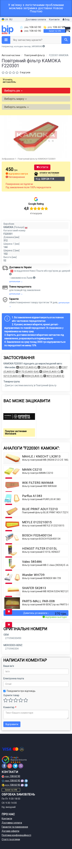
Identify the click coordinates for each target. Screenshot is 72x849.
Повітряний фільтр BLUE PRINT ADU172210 (45, 512)
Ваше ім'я (8, 666)
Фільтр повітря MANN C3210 (37, 473)
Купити (43, 167)
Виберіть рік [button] (12, 90)
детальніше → (16, 281)
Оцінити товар (11, 695)
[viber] (20, 765)
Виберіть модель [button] (15, 107)
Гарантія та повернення (15, 827)
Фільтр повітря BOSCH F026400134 (41, 538)
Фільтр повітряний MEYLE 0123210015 (43, 525)
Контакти (54, 19)
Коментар (9, 707)
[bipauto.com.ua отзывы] (15, 759)
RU (10, 19)
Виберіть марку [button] (14, 98)
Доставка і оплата (36, 19)
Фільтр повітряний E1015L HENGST (41, 552)
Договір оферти (10, 831)
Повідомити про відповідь (21, 691)
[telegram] (15, 765)
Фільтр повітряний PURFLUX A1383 (41, 499)
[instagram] (9, 765)
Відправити (12, 724)
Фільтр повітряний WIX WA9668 (39, 486)
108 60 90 (32, 27)
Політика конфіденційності (16, 835)
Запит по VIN (55, 31)
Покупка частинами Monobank (16, 432)
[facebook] (4, 765)
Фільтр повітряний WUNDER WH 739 (41, 578)
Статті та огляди (11, 839)
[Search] (65, 40)
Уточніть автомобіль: (9, 80)
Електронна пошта (13, 678)
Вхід (66, 19)
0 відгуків (25, 72)
